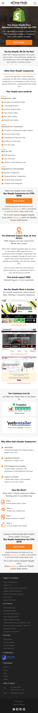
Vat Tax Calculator (9, 642)
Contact (6, 676)
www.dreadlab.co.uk (19, 325)
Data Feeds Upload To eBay (11, 614)
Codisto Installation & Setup (12, 619)
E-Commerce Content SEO (11, 631)
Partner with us (8, 597)
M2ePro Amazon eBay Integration (13, 594)
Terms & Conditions (19, 704)
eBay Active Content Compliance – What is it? (17, 625)
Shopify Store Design (10, 628)
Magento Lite (7, 585)
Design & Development (10, 582)
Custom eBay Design (9, 608)
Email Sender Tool (9, 648)
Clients (6, 670)
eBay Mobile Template (10, 611)
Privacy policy (19, 701)
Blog (5, 673)
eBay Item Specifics (9, 645)
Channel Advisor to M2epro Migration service (17, 622)
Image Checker (8, 639)
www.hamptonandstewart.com (19, 383)
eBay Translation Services (11, 616)
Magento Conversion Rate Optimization (15, 588)
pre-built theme (15, 209)
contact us (17, 218)
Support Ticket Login (10, 600)
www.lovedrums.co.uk (18, 354)
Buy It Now (19, 42)
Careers (6, 679)
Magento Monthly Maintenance (13, 591)
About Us (6, 667)
